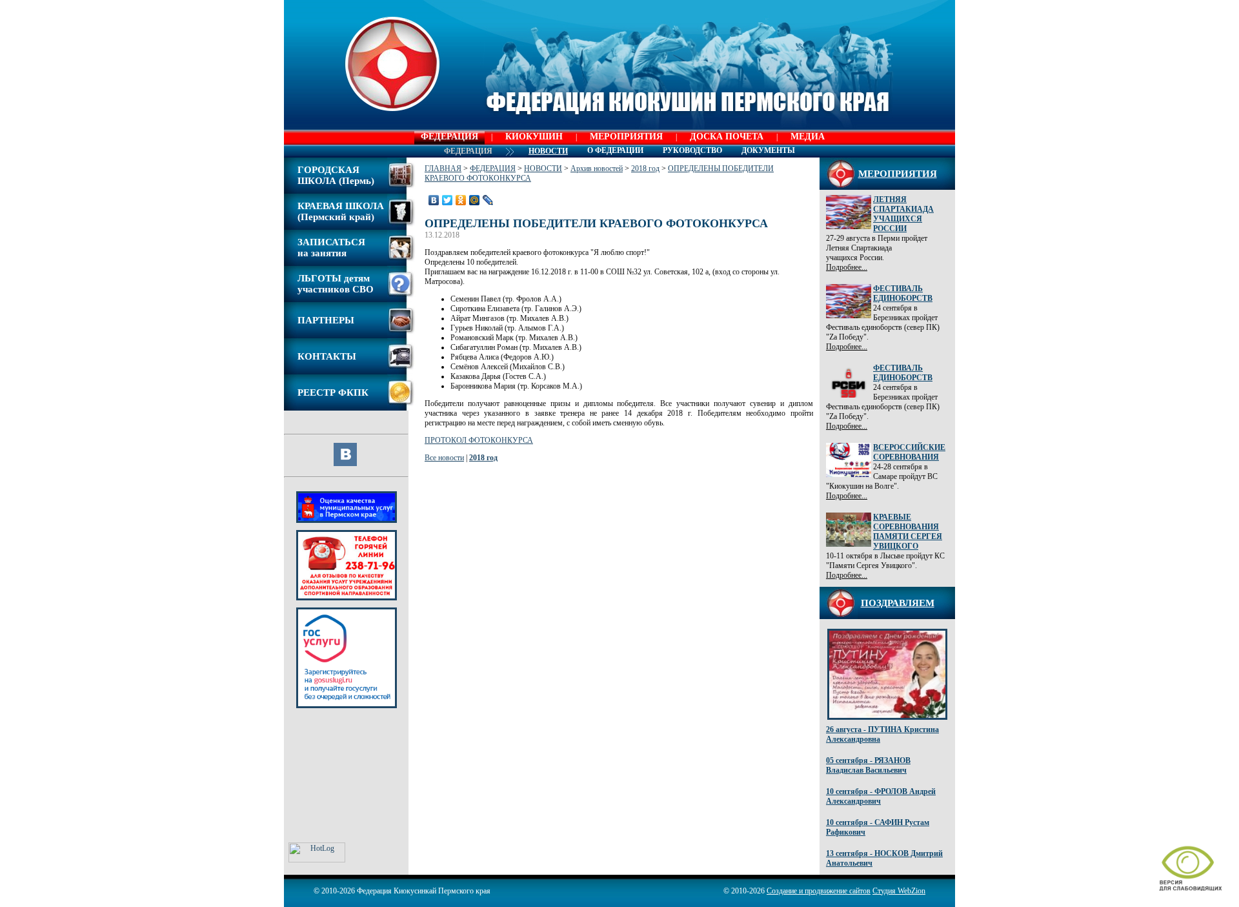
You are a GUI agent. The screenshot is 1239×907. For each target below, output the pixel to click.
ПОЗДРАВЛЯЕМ (897, 603)
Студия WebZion (898, 890)
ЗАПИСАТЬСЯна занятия (331, 247)
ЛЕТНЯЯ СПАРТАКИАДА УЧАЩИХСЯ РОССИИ (903, 214)
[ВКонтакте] (434, 200)
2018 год (645, 168)
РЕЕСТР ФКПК (332, 392)
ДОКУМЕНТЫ (768, 150)
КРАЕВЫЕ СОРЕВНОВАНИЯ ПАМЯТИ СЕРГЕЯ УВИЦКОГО (907, 532)
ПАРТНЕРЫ (325, 320)
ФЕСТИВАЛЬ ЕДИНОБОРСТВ (902, 293)
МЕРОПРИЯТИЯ (626, 136)
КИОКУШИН (534, 136)
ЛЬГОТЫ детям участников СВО (335, 283)
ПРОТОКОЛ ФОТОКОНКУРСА (479, 440)
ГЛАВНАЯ (443, 168)
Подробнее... (846, 267)
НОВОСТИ (543, 168)
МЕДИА (808, 136)
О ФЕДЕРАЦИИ (615, 150)
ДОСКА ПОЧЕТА (726, 136)
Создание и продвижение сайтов (819, 890)
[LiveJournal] (488, 200)
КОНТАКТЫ (326, 356)
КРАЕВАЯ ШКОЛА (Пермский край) (340, 211)
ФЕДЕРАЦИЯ (449, 136)
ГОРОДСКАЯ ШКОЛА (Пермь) (335, 175)
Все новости (444, 457)
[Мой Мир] (474, 200)
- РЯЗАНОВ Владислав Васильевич (868, 765)
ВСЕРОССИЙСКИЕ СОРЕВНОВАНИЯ (909, 452)
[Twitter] (447, 200)
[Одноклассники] (461, 200)
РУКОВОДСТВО (692, 150)
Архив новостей (596, 168)
